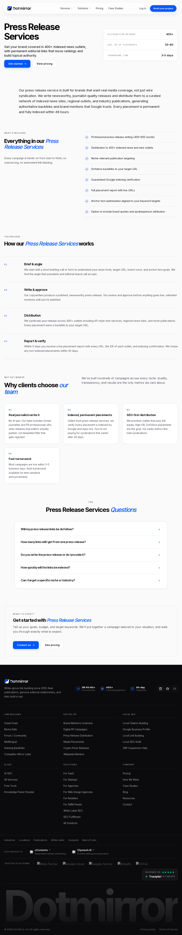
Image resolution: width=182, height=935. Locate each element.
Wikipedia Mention (73, 754)
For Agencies (70, 785)
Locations (24, 840)
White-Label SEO (73, 810)
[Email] (175, 689)
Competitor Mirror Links (17, 754)
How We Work (131, 779)
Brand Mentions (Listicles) (78, 723)
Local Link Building (133, 735)
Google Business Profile (136, 729)
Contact (127, 804)
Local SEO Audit (132, 741)
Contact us (24, 644)
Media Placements (73, 741)
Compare (73, 840)
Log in (142, 8)
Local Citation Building (135, 723)
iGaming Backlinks (14, 748)
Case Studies (115, 8)
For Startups (70, 779)
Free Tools (10, 785)
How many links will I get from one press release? (53, 542)
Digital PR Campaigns (75, 729)
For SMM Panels (72, 804)
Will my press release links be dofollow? (47, 529)
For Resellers (70, 798)
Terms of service (168, 929)
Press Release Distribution (78, 735)
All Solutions (70, 823)
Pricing (99, 8)
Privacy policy (148, 929)
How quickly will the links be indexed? (45, 567)
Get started (15, 63)
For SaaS (68, 773)
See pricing (52, 644)
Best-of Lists (89, 840)
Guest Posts (11, 723)
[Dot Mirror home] (19, 8)
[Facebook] (168, 689)
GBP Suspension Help (135, 748)
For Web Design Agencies (78, 792)
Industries (9, 840)
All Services (11, 779)
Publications (40, 840)
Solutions (83, 8)
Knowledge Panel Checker (19, 792)
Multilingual (10, 741)
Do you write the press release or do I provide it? (53, 554)
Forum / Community (15, 735)
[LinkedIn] (160, 689)
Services (65, 8)
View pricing (44, 63)
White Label (57, 840)
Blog (125, 792)
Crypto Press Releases (76, 748)
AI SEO (8, 773)
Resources (129, 798)
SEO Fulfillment (72, 817)
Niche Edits (10, 729)
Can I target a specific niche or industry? (48, 580)
